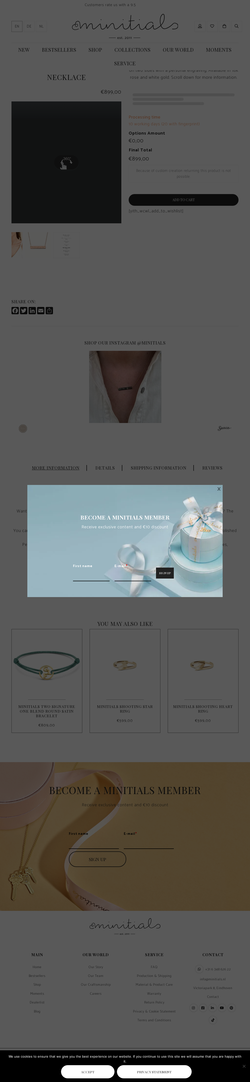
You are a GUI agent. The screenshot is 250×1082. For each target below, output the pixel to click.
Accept (87, 1072)
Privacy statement (154, 1072)
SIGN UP (165, 573)
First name (83, 566)
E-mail (121, 566)
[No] (243, 1066)
